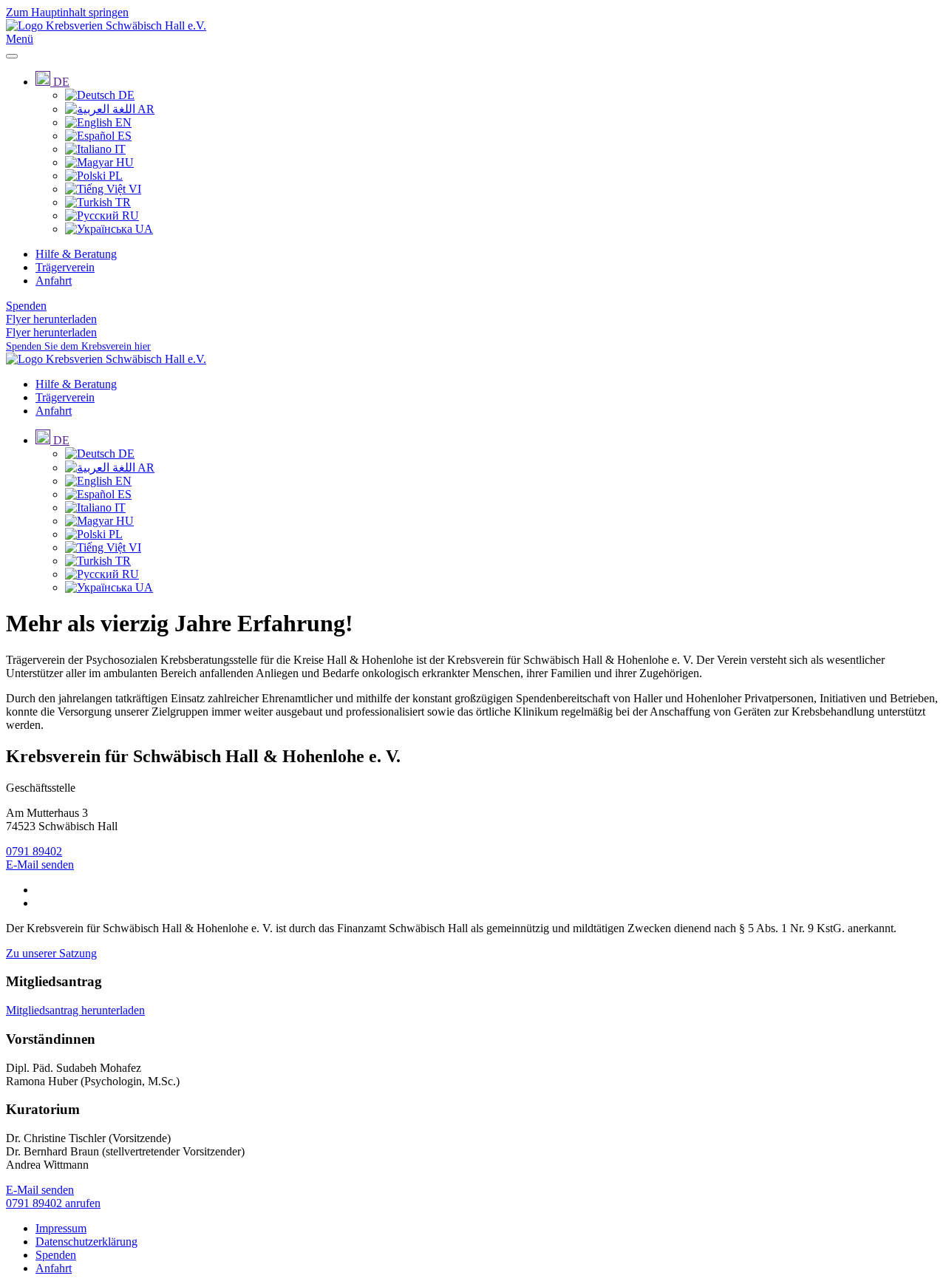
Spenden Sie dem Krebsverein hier (78, 346)
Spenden (26, 305)
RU (129, 215)
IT (119, 149)
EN (122, 122)
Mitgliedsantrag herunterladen (75, 1010)
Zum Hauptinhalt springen (67, 12)
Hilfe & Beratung (76, 254)
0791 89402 (34, 851)
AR (144, 109)
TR (121, 202)
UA (142, 229)
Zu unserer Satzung (51, 953)
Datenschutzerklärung (86, 1241)
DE (125, 95)
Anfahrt (53, 280)
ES (123, 135)
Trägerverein (65, 267)
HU (123, 162)
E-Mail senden (40, 864)
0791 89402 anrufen (53, 1203)
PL (114, 175)
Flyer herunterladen (51, 319)
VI (133, 189)
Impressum (60, 1228)
